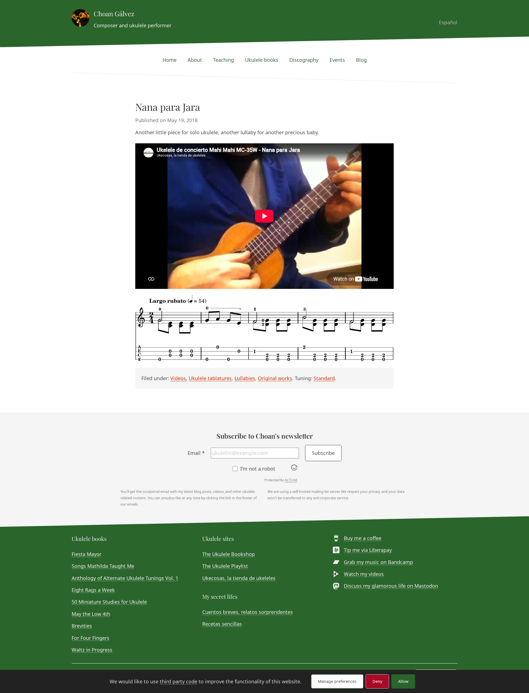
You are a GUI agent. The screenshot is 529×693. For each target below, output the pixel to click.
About (195, 60)
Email (196, 453)
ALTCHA (291, 480)
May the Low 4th (91, 614)
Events (337, 60)
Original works (275, 378)
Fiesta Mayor (86, 554)
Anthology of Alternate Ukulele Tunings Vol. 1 (125, 578)
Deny (377, 681)
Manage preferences (337, 681)
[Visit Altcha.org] (294, 468)
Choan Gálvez (114, 13)
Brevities (82, 625)
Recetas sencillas (222, 624)
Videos (178, 378)
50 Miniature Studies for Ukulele (109, 601)
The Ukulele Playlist (225, 566)
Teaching (223, 60)
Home (170, 60)
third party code (178, 681)
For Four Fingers (90, 638)
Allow (403, 681)
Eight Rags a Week (93, 590)
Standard (324, 378)
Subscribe (323, 453)
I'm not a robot (257, 468)
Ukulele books (261, 60)
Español (448, 22)
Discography (304, 60)
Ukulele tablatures (210, 378)
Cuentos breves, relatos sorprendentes (247, 612)
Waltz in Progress (92, 649)
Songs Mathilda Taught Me (103, 566)
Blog (361, 60)
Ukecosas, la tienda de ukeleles (239, 578)
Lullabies (244, 378)
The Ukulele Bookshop (228, 554)
